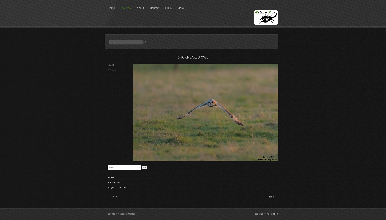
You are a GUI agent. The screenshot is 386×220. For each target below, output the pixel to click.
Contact (154, 8)
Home (111, 8)
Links (168, 8)
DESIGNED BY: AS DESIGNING (266, 214)
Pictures (126, 8)
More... (182, 8)
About (140, 8)
